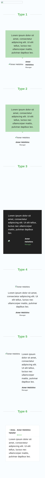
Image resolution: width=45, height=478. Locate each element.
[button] (42, 5)
